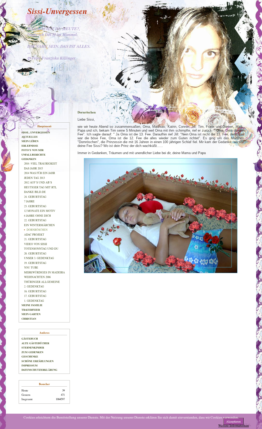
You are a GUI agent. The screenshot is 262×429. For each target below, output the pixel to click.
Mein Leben (29, 141)
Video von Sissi (35, 244)
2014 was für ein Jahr (39, 173)
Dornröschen (37, 229)
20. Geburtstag (35, 253)
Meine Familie (31, 305)
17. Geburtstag (35, 296)
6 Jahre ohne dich (37, 215)
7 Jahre (29, 201)
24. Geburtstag (35, 197)
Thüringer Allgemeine (42, 282)
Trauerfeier (30, 309)
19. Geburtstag (35, 263)
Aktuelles (29, 136)
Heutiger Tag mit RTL (40, 187)
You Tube (31, 267)
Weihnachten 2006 (37, 277)
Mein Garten (30, 314)
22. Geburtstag (35, 220)
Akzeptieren (233, 421)
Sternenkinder (32, 347)
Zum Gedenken (32, 352)
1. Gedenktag (34, 301)
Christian (28, 318)
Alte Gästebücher (35, 343)
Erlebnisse (29, 145)
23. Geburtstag (35, 206)
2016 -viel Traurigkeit (40, 163)
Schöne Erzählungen (37, 361)
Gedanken (28, 159)
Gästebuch (29, 338)
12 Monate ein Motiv (39, 211)
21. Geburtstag (35, 239)
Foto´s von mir (32, 150)
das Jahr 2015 (33, 168)
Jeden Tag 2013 (34, 178)
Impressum (29, 365)
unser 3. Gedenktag (39, 258)
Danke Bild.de (35, 192)
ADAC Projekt (34, 234)
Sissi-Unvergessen (57, 11)
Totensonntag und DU (41, 248)
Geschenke (29, 356)
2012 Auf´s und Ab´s (38, 182)
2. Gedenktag (34, 286)
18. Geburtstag (35, 291)
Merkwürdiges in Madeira (44, 272)
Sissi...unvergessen (35, 132)
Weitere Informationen (233, 425)
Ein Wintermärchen (39, 225)
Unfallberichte (33, 154)
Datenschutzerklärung (39, 370)
